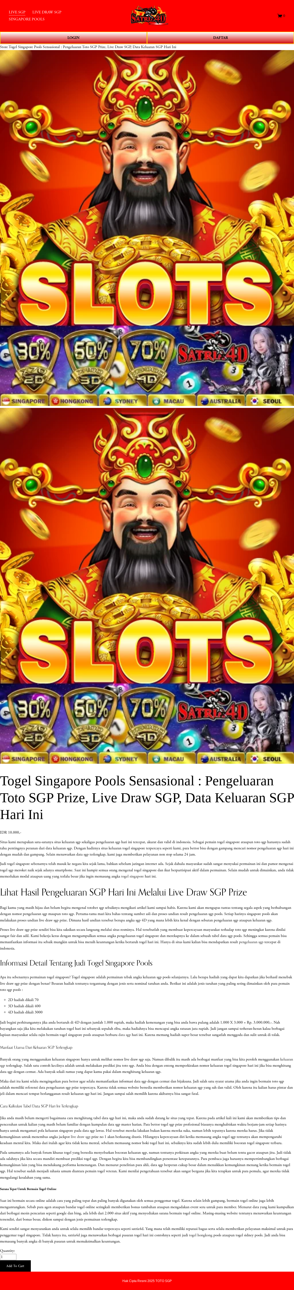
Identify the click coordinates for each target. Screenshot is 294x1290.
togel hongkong (200, 1235)
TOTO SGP (163, 1281)
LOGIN (73, 37)
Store (4, 47)
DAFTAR (220, 37)
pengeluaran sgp (251, 942)
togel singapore (132, 876)
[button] (15, 1266)
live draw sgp (80, 1136)
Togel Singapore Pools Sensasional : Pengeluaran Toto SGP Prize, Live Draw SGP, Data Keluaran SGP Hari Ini (92, 47)
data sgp (124, 1034)
